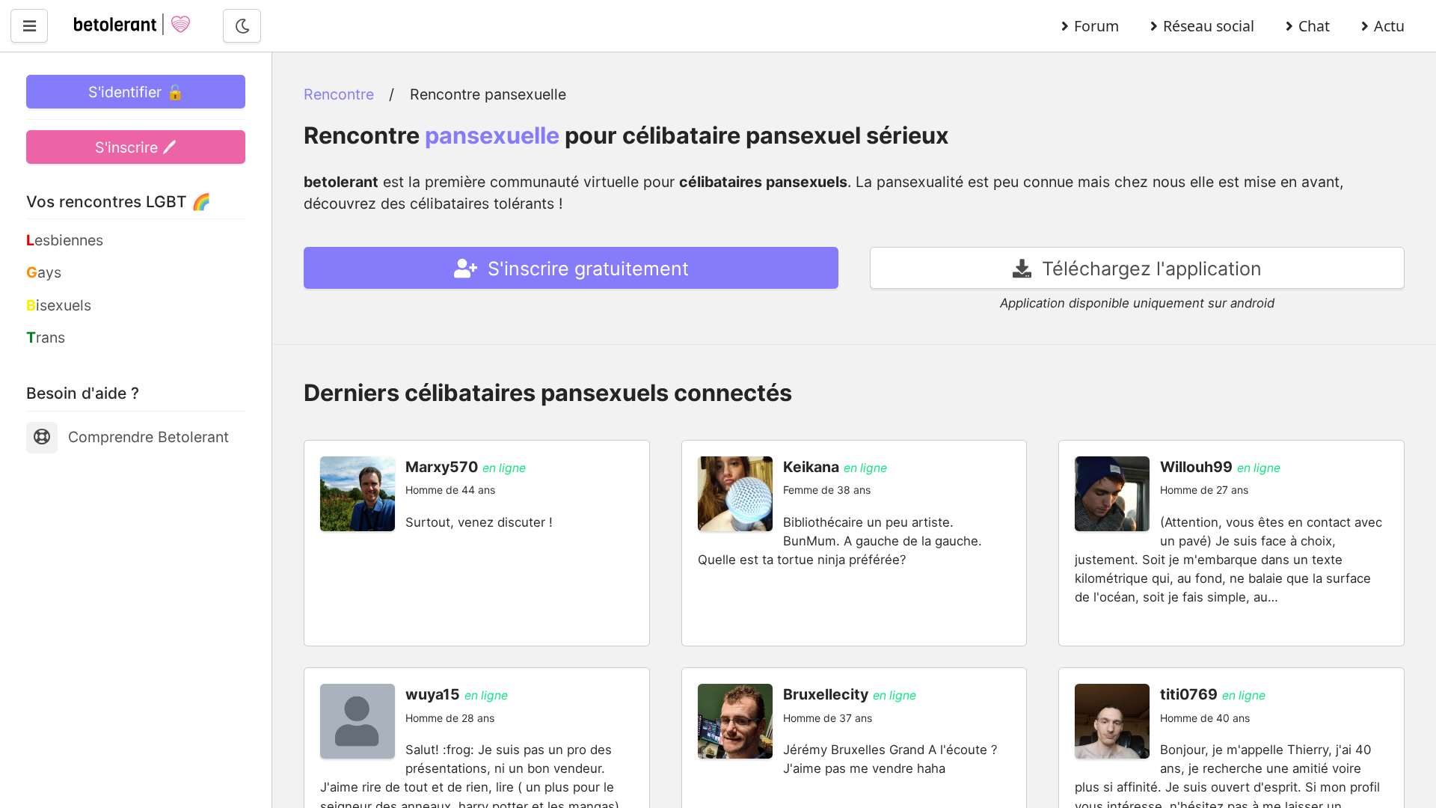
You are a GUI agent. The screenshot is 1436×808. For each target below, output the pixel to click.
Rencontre (339, 94)
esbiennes (64, 240)
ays (43, 272)
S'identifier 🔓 (136, 92)
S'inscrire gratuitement (585, 268)
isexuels (58, 305)
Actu (1389, 26)
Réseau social (1208, 26)
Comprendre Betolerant (148, 437)
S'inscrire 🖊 (136, 147)
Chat (1314, 26)
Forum (1096, 26)
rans (45, 337)
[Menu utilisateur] (29, 26)
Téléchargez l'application (1149, 268)
